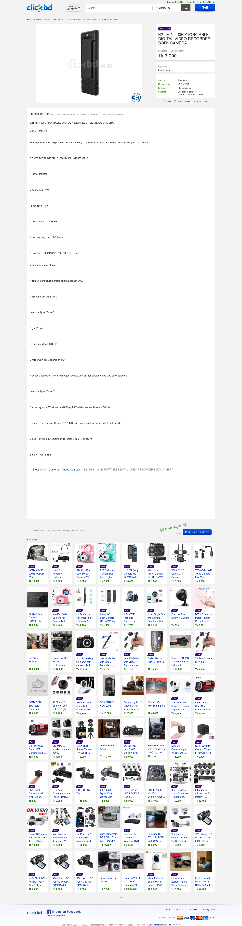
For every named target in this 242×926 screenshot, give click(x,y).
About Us (193, 909)
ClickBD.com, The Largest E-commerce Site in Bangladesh (39, 8)
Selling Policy (209, 909)
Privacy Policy (174, 924)
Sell (205, 7)
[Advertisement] (121, 494)
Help (167, 909)
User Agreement (156, 924)
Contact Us (180, 909)
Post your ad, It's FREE (197, 532)
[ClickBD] (34, 913)
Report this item (184, 101)
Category (72, 7)
